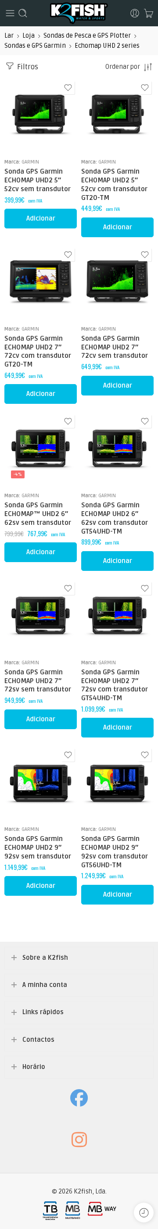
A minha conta (44, 985)
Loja (28, 35)
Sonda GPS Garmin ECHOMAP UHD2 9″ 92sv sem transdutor (37, 847)
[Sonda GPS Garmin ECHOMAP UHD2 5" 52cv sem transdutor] (40, 115)
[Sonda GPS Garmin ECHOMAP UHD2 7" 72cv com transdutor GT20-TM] (40, 282)
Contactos (38, 1040)
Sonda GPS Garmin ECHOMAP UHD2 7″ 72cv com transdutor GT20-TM (37, 351)
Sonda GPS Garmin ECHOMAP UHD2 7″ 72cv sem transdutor (114, 347)
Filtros (26, 67)
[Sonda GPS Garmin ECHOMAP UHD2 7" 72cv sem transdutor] (117, 282)
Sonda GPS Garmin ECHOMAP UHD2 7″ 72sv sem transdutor (37, 681)
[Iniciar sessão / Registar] (134, 13)
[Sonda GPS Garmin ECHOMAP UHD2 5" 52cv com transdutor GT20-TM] (117, 115)
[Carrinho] (149, 13)
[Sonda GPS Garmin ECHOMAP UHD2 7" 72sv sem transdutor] (40, 616)
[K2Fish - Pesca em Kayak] (79, 13)
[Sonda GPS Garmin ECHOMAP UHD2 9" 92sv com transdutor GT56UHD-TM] (117, 782)
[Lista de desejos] (68, 87)
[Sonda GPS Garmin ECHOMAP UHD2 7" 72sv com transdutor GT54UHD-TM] (117, 616)
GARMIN (30, 162)
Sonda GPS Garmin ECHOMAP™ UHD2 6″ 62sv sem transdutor (37, 514)
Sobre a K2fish (45, 958)
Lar (9, 35)
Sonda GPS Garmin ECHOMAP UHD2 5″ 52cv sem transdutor (37, 180)
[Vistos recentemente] (144, 1212)
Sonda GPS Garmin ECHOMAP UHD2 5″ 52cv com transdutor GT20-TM (114, 184)
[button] (40, 218)
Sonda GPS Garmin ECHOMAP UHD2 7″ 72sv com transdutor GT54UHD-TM (114, 685)
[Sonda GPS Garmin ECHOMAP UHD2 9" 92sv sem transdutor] (40, 782)
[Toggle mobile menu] (10, 13)
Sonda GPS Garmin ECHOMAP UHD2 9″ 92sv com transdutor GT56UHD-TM (114, 852)
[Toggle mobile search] (23, 13)
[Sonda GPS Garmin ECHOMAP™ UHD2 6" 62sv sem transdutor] (40, 449)
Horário (33, 1067)
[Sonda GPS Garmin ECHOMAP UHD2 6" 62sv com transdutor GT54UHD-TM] (117, 449)
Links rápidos (43, 1012)
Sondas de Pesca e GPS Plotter (87, 35)
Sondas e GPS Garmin (35, 46)
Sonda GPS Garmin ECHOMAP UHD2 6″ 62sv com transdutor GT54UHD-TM (114, 518)
